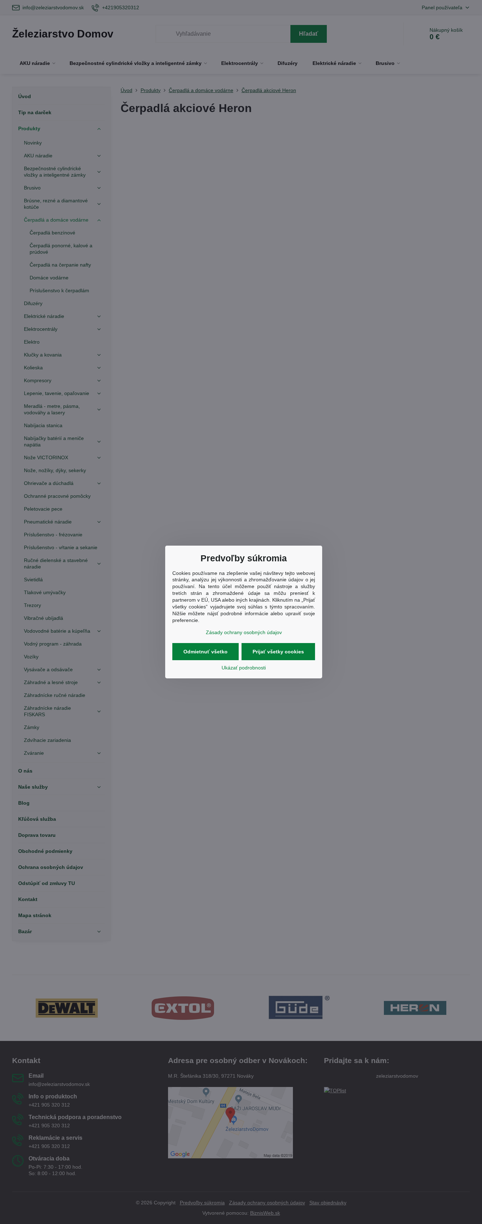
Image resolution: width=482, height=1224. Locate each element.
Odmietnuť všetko (205, 651)
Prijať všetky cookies (278, 651)
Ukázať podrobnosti (244, 668)
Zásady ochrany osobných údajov (244, 632)
